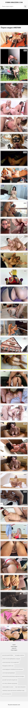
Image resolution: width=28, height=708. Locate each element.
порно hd (14, 648)
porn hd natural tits (6, 694)
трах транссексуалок (20, 687)
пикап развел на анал (7, 687)
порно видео (14, 646)
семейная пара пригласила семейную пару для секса (13, 691)
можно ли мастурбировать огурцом (11, 659)
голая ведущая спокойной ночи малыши (12, 669)
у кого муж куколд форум (8, 673)
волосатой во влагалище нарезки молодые (13, 676)
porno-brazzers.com (14, 2)
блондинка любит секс (8, 666)
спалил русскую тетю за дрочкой (10, 662)
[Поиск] (25, 6)
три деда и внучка (19, 655)
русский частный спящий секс (9, 680)
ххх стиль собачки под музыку (9, 683)
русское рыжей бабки (7, 655)
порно (14, 645)
